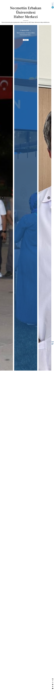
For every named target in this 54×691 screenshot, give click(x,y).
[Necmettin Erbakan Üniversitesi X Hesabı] (52, 680)
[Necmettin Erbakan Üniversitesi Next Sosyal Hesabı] (52, 679)
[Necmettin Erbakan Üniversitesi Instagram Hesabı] (52, 682)
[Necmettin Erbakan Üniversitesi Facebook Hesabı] (52, 684)
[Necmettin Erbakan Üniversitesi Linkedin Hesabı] (52, 686)
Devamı (25, 39)
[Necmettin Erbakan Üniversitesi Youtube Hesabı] (52, 688)
